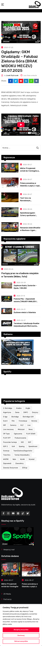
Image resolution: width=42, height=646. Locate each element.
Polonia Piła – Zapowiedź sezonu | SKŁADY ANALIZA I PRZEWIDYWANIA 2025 (25, 301)
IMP (4, 425)
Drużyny (35, 412)
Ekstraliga (15, 417)
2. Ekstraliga (7, 408)
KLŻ (21, 425)
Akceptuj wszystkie (21, 630)
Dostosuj (21, 635)
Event (5, 421)
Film (13, 421)
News (31, 429)
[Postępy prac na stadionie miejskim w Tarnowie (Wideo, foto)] (21, 255)
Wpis (14, 459)
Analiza (18, 408)
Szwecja (6, 451)
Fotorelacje (23, 421)
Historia (34, 421)
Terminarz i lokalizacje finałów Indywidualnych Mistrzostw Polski (26, 326)
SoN (13, 446)
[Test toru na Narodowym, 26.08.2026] (10, 197)
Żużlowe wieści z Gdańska (25, 312)
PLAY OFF (7, 438)
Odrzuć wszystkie (21, 641)
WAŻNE (6, 459)
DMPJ (25, 412)
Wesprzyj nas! (9, 550)
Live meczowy (8, 429)
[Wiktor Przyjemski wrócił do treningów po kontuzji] (10, 167)
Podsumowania (20, 438)
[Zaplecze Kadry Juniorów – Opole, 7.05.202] (6, 285)
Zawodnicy (19, 463)
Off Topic (6, 434)
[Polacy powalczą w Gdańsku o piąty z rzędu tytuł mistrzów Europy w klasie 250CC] (10, 182)
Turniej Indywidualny (22, 455)
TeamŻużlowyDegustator (22, 451)
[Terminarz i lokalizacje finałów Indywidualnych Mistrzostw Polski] (6, 323)
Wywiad (31, 459)
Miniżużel (21, 429)
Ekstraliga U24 (28, 417)
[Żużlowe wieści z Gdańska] (6, 311)
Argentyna (7, 412)
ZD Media (7, 594)
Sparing (21, 446)
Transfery (6, 455)
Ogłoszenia (18, 434)
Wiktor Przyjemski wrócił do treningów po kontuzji (30, 170)
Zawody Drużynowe (10, 468)
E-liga (5, 417)
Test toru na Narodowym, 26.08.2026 (25, 200)
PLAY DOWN (30, 434)
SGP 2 (5, 446)
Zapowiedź (7, 463)
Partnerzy (7, 599)
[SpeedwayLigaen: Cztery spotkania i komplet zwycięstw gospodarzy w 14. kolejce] (10, 212)
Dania (17, 412)
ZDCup (24, 468)
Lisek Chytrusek (12, 75)
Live (28, 425)
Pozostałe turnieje (10, 442)
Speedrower (33, 446)
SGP (29, 442)
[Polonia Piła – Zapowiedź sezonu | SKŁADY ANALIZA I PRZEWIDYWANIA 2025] (6, 299)
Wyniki (22, 459)
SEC (22, 442)
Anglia (28, 408)
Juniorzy (13, 425)
